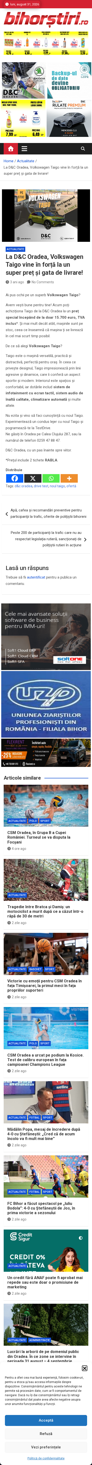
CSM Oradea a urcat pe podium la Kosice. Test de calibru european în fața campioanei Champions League (45, 1060)
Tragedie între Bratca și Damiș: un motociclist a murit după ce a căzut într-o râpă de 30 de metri (45, 911)
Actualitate (15, 249)
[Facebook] (14, 478)
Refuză (46, 1434)
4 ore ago (19, 849)
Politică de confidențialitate (46, 1458)
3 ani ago (17, 282)
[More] (69, 478)
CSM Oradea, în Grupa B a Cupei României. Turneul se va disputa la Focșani (38, 837)
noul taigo (57, 486)
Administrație (39, 1340)
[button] (84, 1368)
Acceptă (46, 1420)
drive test (41, 486)
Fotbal (34, 1117)
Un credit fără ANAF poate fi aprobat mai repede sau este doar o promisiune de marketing (45, 1282)
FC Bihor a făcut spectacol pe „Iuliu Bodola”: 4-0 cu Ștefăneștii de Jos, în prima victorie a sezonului (41, 1208)
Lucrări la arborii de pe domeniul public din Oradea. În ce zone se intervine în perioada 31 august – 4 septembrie (43, 1356)
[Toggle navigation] (24, 148)
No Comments (43, 282)
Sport (45, 821)
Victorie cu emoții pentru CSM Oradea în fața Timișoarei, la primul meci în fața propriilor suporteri (44, 986)
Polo (33, 821)
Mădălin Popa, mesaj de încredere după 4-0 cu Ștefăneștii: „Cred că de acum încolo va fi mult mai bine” (43, 1134)
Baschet (35, 969)
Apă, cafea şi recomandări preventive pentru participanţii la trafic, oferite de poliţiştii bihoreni (48, 513)
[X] (32, 478)
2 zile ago (19, 923)
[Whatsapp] (51, 478)
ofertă (71, 486)
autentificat (36, 577)
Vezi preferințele (46, 1447)
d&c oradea (23, 486)
